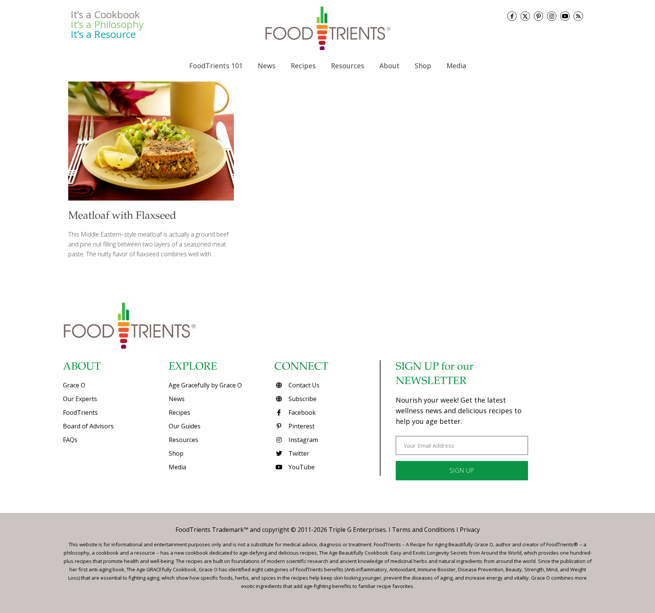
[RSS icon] (578, 16)
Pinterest (301, 426)
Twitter (298, 453)
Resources (183, 440)
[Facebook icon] (512, 16)
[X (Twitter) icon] (525, 16)
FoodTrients (80, 412)
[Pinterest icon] (538, 16)
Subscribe (302, 399)
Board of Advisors (88, 426)
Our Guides (185, 426)
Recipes (179, 412)
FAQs (70, 440)
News (177, 399)
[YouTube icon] (565, 16)
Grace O (74, 385)
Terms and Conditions (423, 529)
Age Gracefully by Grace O (205, 385)
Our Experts (80, 399)
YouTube (301, 467)
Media (177, 467)
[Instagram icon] (551, 16)
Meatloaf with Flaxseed (122, 216)
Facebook (301, 412)
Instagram (302, 440)
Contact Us (303, 385)
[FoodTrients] (327, 28)
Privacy (470, 529)
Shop (176, 453)
